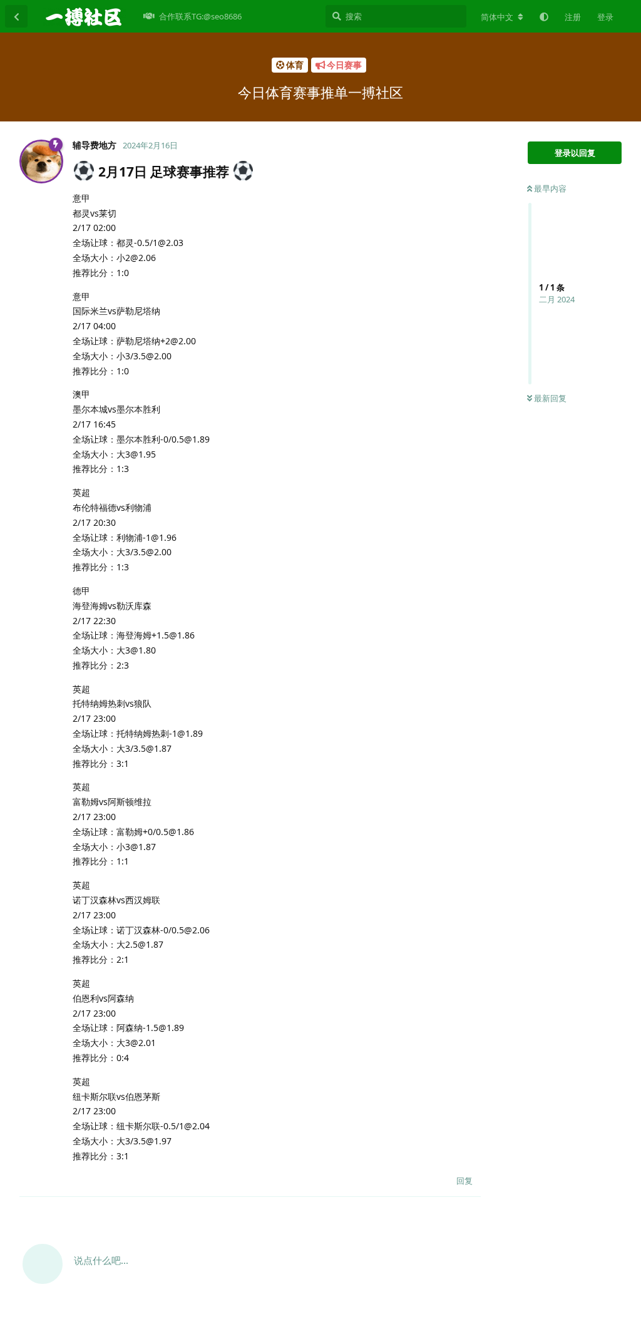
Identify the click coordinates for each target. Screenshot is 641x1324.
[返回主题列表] (16, 16)
